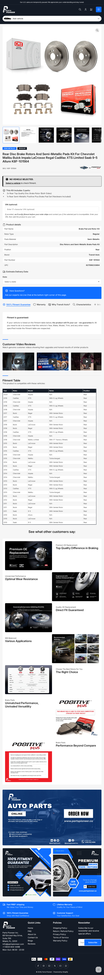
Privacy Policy (59, 934)
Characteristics (83, 304)
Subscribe (92, 942)
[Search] (80, 9)
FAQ (29, 931)
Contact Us (33, 937)
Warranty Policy (60, 940)
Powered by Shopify (61, 972)
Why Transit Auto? (61, 304)
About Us (32, 934)
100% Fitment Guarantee (18, 304)
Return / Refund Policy (63, 931)
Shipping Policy (60, 928)
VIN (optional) (11, 204)
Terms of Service (61, 937)
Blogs (30, 940)
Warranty (41, 304)
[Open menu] (98, 9)
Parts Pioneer (47, 972)
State (5, 277)
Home (30, 928)
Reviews (31, 944)
